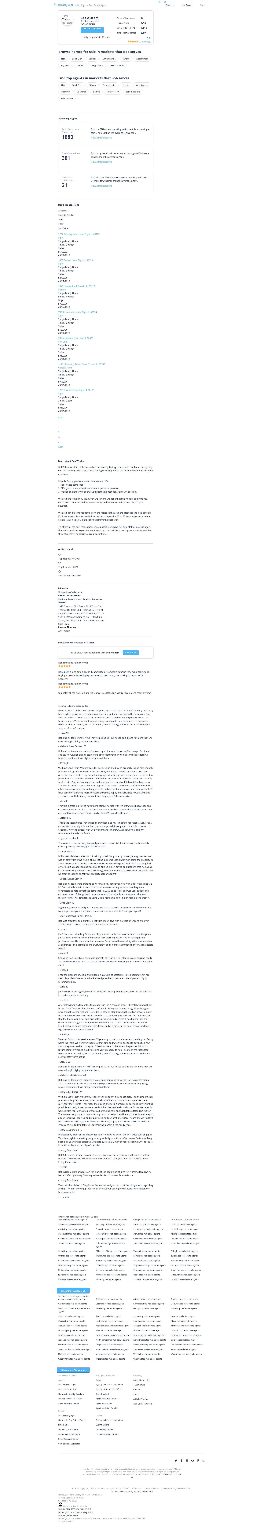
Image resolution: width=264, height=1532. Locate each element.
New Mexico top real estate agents (186, 1335)
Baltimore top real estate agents (185, 1260)
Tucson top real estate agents (184, 1255)
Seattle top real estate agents (71, 1243)
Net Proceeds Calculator (69, 1434)
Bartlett (80, 65)
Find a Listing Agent (67, 1415)
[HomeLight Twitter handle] (176, 1460)
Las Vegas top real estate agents (148, 1229)
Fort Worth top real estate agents (148, 1243)
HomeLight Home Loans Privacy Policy (75, 1512)
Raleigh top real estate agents (184, 1251)
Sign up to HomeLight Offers (108, 1389)
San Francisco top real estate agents (74, 1238)
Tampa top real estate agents (146, 1251)
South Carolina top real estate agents (75, 1349)
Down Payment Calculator (70, 1398)
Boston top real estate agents (146, 1260)
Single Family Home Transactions (70, 130)
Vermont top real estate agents (110, 1354)
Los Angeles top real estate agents (111, 1219)
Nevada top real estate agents (71, 1335)
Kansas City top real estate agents (111, 1260)
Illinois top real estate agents (109, 1316)
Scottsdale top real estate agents (185, 1243)
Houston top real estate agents (185, 1219)
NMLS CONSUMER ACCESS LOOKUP (74, 1509)
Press (135, 1394)
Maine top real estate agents (184, 1321)
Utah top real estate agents (70, 1354)
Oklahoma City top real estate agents (112, 1251)
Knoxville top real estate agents (72, 1279)
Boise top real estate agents (108, 1279)
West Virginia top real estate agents (74, 1359)
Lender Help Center (104, 1429)
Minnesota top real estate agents (186, 1325)
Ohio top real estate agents (183, 1340)
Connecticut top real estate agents (148, 1303)
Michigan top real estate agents (147, 1325)
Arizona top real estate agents (146, 1299)
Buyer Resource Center (68, 1403)
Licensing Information (68, 1515)
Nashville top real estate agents (185, 1229)
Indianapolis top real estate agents (111, 1238)
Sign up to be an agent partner (109, 1384)
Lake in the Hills (117, 65)
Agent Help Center (104, 1403)
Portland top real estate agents (185, 1238)
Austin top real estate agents (71, 1229)
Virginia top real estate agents (146, 1354)
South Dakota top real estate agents (112, 1349)
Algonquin (65, 65)
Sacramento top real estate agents (73, 1260)
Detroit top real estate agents (146, 1274)
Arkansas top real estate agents (185, 1299)
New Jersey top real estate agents (148, 1335)
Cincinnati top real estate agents (147, 1270)
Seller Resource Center (68, 1439)
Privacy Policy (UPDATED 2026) (176, 1488)
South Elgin (77, 58)
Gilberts (92, 58)
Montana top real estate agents (147, 1330)
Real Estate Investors (142, 1403)
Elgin (63, 58)
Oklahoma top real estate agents (73, 1344)
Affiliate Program (140, 1399)
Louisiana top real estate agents (147, 1321)
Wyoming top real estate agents (147, 1359)
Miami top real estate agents (71, 1251)
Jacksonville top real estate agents (111, 1233)
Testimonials (139, 1384)
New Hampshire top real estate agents (113, 1335)
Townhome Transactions (67, 179)
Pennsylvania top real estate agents (149, 1344)
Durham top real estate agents (184, 1279)
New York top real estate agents (72, 1219)
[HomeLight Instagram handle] (187, 1460)
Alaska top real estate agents (109, 1299)
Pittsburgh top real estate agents (185, 1274)
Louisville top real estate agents (110, 1265)
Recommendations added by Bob (73, 706)
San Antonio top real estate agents (73, 1224)
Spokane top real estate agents (72, 1274)
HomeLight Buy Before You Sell (72, 1420)
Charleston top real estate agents (186, 1270)
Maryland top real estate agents (72, 1325)
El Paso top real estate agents (146, 1255)
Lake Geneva (67, 98)
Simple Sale (63, 1424)
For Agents (187, 5)
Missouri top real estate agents (110, 1330)
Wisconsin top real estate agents (110, 1359)
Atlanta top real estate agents (184, 1233)
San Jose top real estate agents (185, 1265)
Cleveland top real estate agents (110, 1270)
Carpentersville (109, 58)
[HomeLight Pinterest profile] (198, 1460)
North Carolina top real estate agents (112, 1340)
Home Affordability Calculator (71, 1394)
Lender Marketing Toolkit (107, 1434)
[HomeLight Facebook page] (181, 1460)
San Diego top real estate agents (110, 1224)
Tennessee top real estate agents (148, 1349)
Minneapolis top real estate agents (111, 1274)
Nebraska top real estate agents (185, 1330)
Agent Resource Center (106, 1398)
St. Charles (81, 91)
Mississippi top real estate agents (73, 1330)
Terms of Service (152, 1488)
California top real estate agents (72, 1303)
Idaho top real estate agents (71, 1316)
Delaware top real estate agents (185, 1303)
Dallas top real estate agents (184, 1224)
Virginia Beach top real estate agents (149, 1265)
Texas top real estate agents (183, 1349)
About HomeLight (141, 1380)
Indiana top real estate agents (146, 1316)
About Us (170, 5)
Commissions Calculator (69, 1443)
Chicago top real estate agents (147, 1219)
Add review (130, 653)
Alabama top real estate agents (72, 1299)
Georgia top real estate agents (147, 1308)
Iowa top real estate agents (183, 1316)
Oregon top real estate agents (109, 1344)
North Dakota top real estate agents (149, 1340)
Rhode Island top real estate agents (187, 1344)
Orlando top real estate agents (72, 1255)
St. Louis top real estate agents (72, 1270)
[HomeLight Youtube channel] (192, 1460)
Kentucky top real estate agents (110, 1321)
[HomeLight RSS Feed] (203, 1460)
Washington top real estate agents (111, 1255)
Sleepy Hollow (96, 65)
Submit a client (102, 1394)
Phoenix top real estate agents (147, 1224)
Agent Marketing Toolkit (106, 1408)
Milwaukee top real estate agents (73, 1265)
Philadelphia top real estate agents (73, 1233)
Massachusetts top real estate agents (113, 1325)
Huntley (126, 58)
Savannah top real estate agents (147, 1279)
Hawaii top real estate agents (184, 1308)
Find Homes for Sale (67, 1389)
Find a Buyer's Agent (67, 1384)
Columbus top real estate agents (148, 1238)
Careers (136, 1389)
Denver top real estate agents (146, 1233)
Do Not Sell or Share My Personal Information (132, 1491)
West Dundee (142, 58)
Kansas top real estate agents (71, 1321)
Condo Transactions (71, 153)
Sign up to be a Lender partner (109, 1420)
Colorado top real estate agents (110, 1303)
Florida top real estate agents (109, 1308)
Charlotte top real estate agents (110, 1229)
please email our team (163, 1474)
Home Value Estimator (68, 1429)
